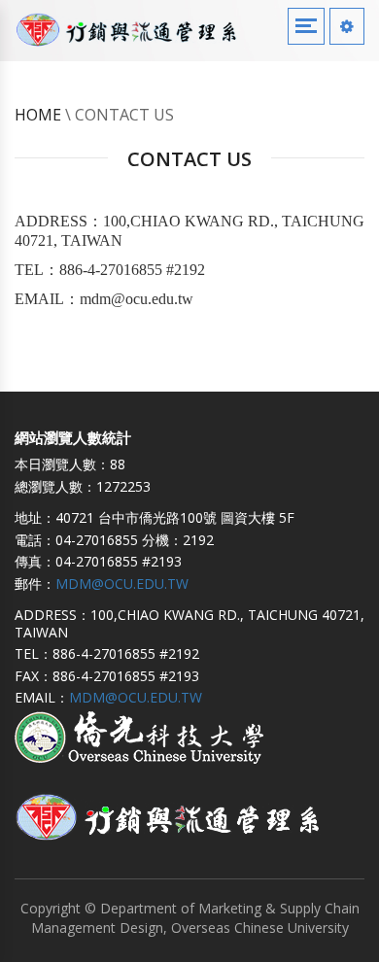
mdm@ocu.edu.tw (122, 583)
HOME (38, 114)
